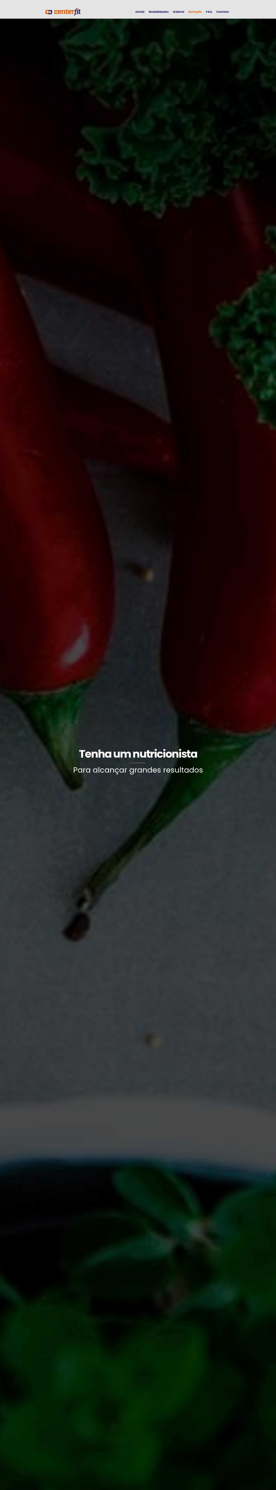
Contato (222, 12)
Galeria (178, 12)
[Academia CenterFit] (62, 13)
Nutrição (195, 12)
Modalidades (159, 12)
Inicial (139, 12)
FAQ (209, 12)
